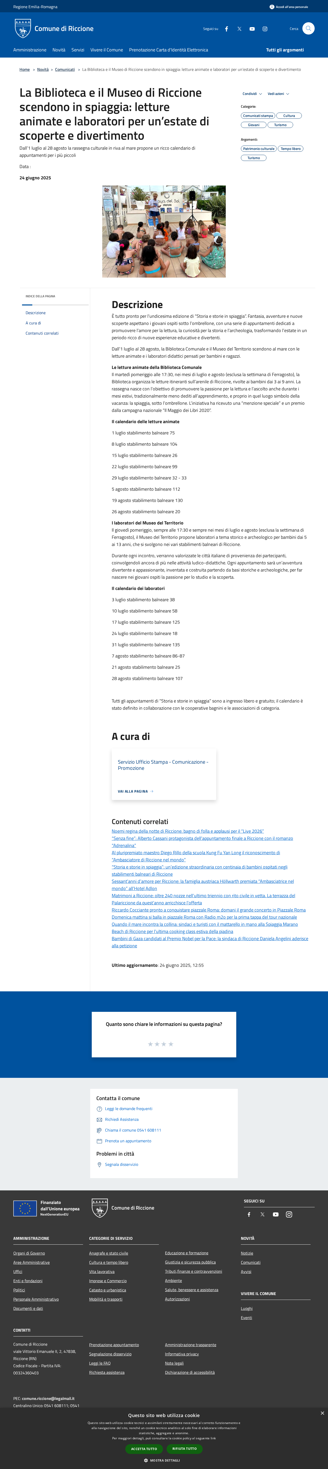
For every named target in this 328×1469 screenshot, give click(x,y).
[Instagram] (263, 28)
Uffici (17, 1271)
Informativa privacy (182, 1354)
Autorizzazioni (177, 1299)
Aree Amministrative (31, 1262)
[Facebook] (224, 28)
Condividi (250, 93)
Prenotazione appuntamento (114, 1345)
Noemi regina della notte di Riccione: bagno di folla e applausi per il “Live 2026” (188, 831)
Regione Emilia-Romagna (35, 7)
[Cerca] (308, 28)
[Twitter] (237, 28)
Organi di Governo (29, 1253)
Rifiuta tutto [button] (184, 1448)
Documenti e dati (28, 1308)
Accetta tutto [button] (144, 1449)
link (213, 1438)
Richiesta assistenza (107, 1372)
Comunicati (65, 69)
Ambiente (173, 1280)
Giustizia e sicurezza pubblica (190, 1262)
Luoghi (247, 1308)
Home (24, 69)
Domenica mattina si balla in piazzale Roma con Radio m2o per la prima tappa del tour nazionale (204, 917)
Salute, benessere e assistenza (191, 1290)
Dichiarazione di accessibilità (190, 1372)
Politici (19, 1290)
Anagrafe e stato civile (108, 1253)
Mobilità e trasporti (105, 1299)
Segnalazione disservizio (110, 1354)
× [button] (322, 1413)
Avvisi (246, 1271)
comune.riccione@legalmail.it (48, 1398)
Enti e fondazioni (28, 1281)
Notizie (247, 1253)
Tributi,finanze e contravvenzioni (193, 1271)
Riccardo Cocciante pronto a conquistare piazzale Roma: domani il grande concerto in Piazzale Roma (209, 909)
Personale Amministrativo (36, 1299)
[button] (164, 1460)
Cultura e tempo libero (108, 1262)
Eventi (246, 1317)
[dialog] (164, 1438)
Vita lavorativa (102, 1271)
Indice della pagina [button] (40, 296)
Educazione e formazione (186, 1253)
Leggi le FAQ (100, 1363)
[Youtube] (250, 28)
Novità (43, 69)
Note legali (174, 1363)
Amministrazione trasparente (190, 1345)
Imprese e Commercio (108, 1281)
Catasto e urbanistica (107, 1290)
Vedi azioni (276, 93)
